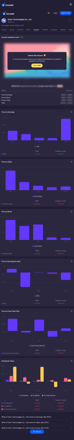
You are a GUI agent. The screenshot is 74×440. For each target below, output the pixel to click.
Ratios (28, 29)
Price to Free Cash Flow (38, 345)
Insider (71, 29)
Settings (38, 431)
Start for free (65, 13)
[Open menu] (70, 4)
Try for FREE (37, 65)
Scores (12, 29)
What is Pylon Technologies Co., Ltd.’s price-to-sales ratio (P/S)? (25, 422)
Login (55, 13)
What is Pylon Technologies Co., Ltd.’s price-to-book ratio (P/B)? (25, 428)
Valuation (36, 29)
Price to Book (38, 246)
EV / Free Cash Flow (49, 395)
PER (38, 146)
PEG (38, 296)
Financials (20, 29)
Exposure (54, 29)
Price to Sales (38, 196)
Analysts (62, 29)
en (49, 13)
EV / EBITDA (36, 395)
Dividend (45, 29)
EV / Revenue (24, 395)
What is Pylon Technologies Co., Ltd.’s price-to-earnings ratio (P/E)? (26, 417)
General (4, 29)
